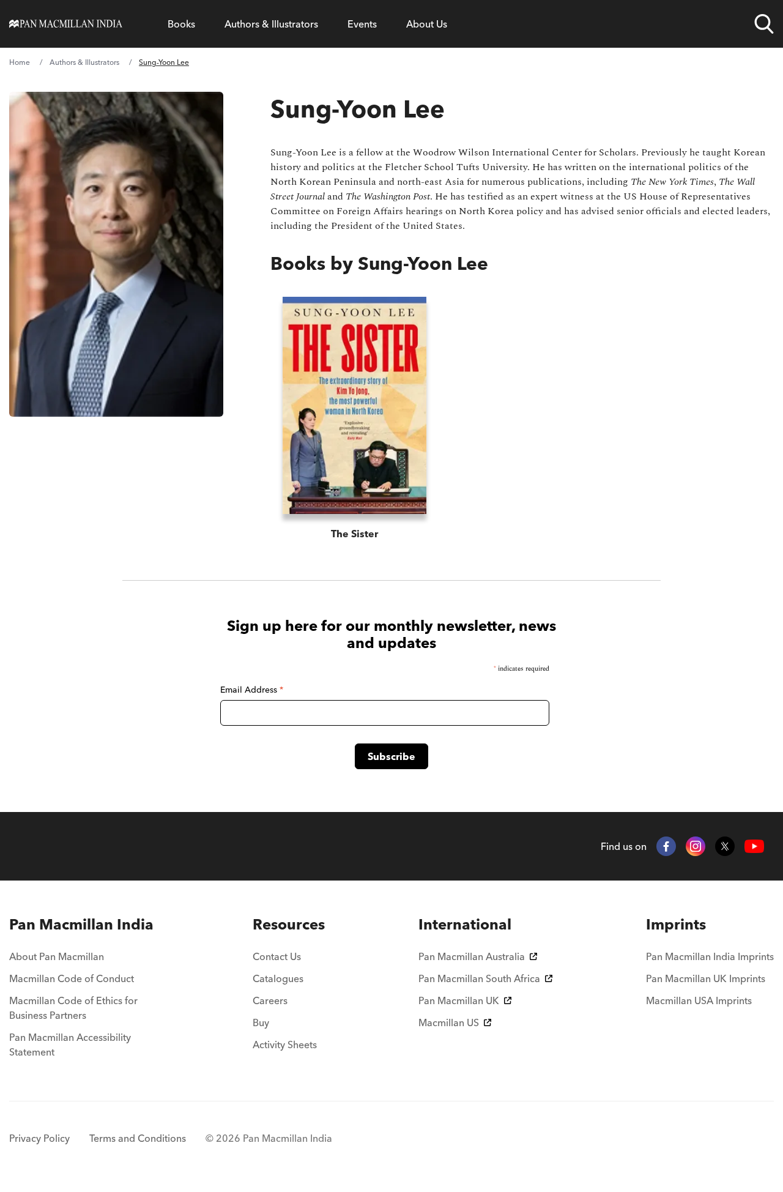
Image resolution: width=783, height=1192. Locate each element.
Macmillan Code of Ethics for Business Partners (73, 1007)
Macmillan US (448, 1022)
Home (19, 62)
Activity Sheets (285, 1044)
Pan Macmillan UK (458, 1000)
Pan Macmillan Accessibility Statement (70, 1044)
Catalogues (278, 978)
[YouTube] (754, 847)
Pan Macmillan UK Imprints (705, 978)
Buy (261, 1022)
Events (362, 24)
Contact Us (277, 956)
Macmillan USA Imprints (699, 1000)
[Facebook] (666, 846)
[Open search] (764, 24)
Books (181, 24)
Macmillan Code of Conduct (71, 978)
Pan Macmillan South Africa (479, 978)
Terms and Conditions (137, 1138)
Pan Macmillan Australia (471, 956)
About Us (426, 24)
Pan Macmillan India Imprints (710, 956)
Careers (270, 1000)
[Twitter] (725, 846)
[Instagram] (695, 846)
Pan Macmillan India (81, 924)
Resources (289, 924)
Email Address (251, 689)
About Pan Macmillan (56, 956)
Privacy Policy (39, 1138)
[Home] (65, 24)
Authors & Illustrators (271, 24)
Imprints (676, 924)
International (464, 924)
